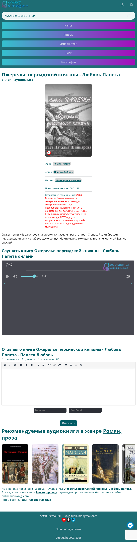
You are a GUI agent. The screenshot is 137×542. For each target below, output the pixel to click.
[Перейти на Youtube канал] (64, 521)
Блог (68, 53)
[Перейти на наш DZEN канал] (68, 521)
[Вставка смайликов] (49, 364)
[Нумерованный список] (42, 364)
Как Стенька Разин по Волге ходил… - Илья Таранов (44, 465)
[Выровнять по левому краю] (21, 364)
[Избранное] (131, 5)
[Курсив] (9, 364)
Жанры (68, 25)
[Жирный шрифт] (4, 364)
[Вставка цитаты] (65, 364)
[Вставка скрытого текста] (81, 364)
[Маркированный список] (37, 364)
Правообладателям (68, 529)
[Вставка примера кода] (71, 364)
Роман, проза (62, 163)
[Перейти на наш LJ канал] (73, 521)
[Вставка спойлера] (76, 364)
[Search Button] (128, 15)
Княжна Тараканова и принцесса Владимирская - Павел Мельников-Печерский (105, 465)
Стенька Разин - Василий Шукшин (13, 465)
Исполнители (68, 44)
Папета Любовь (63, 172)
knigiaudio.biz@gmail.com (81, 516)
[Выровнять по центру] (26, 364)
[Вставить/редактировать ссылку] (54, 364)
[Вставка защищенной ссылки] (59, 364)
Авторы (68, 34)
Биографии (68, 62)
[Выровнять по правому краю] (31, 364)
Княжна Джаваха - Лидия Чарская (73, 465)
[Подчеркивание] (14, 364)
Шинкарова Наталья (68, 180)
